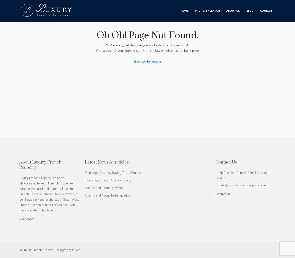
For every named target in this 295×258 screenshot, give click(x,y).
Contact (266, 10)
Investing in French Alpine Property (108, 180)
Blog (250, 10)
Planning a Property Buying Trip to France (113, 173)
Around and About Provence (104, 188)
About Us (233, 10)
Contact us (223, 194)
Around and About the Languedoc (107, 195)
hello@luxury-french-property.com (242, 185)
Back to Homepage (147, 61)
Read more (26, 219)
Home (185, 10)
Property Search (207, 10)
